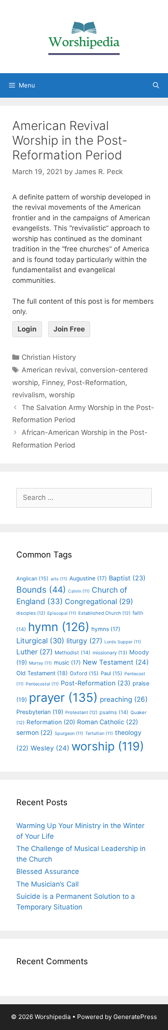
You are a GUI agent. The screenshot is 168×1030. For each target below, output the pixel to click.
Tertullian (99, 733)
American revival (49, 370)
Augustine (88, 578)
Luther (34, 651)
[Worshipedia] (84, 36)
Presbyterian (39, 712)
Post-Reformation (96, 382)
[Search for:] (84, 497)
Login (27, 329)
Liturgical (40, 640)
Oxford (84, 673)
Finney (52, 382)
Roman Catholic (107, 722)
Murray (40, 663)
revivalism (28, 395)
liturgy (84, 640)
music (67, 662)
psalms (113, 712)
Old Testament (42, 673)
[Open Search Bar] (156, 85)
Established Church (104, 613)
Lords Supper (122, 642)
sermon (34, 733)
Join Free (69, 329)
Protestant (81, 712)
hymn (58, 627)
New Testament (116, 662)
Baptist (127, 578)
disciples (30, 613)
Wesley (50, 748)
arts (59, 579)
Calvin (79, 591)
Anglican (32, 578)
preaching (124, 699)
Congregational (99, 601)
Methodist (73, 652)
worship (62, 395)
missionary (110, 652)
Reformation (51, 722)
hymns (105, 629)
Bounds (41, 589)
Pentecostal (42, 684)
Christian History (49, 357)
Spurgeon (69, 733)
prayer (63, 697)
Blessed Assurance (47, 871)
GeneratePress (135, 1017)
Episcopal (61, 613)
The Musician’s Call (47, 884)
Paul (111, 673)
